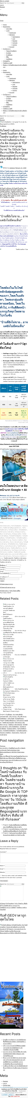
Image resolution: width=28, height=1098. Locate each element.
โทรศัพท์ (3, 567)
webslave (12, 168)
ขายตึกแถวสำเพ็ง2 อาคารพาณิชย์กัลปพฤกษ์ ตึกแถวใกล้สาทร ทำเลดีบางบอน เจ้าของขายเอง (15, 1068)
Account (11, 47)
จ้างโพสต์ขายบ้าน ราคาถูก (9, 905)
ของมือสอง (9, 59)
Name (2, 865)
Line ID (2, 569)
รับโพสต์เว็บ (6, 61)
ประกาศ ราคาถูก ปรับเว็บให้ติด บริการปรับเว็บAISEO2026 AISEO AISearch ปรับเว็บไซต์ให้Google (14, 1054)
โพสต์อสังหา (3, 718)
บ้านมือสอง (9, 55)
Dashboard (12, 33)
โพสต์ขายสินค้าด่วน (10, 720)
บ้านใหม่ (8, 53)
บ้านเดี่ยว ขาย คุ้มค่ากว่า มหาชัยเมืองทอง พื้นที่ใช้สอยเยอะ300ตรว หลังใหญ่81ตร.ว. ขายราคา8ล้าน (14, 1042)
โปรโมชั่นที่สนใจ (5, 573)
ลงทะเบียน (9, 29)
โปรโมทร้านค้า (4, 716)
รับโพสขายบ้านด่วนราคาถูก (7, 587)
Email (1, 571)
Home (5, 24)
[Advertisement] (9, 957)
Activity (14, 45)
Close (1, 20)
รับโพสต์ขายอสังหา (21, 730)
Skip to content (4, 1)
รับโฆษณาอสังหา (11, 728)
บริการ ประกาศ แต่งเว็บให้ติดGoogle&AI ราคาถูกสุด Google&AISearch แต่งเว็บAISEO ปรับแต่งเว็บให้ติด (14, 1048)
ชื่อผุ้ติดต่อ (3, 565)
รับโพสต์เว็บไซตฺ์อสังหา (9, 730)
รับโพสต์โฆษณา (19, 718)
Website (2, 579)
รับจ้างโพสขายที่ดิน (15, 591)
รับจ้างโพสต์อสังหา (14, 726)
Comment (3, 852)
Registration (6, 26)
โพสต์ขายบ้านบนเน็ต (8, 722)
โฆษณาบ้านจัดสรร (11, 51)
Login (7, 30)
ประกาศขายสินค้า (18, 714)
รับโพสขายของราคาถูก (6, 584)
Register (2, 7)
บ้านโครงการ (6, 49)
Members (12, 35)
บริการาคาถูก (13, 716)
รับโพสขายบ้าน (4, 591)
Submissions (16, 37)
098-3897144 (11, 495)
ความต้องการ (4, 577)
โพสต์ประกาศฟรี (7, 63)
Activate (14, 43)
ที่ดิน (7, 57)
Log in (2, 5)
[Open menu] (0, 9)
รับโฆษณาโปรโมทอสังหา (7, 903)
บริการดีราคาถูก (21, 716)
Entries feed (6, 1085)
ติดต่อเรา (11, 1094)
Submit (2, 581)
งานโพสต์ (4, 1094)
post (13, 39)
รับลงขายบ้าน (15, 732)
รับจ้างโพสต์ (11, 718)
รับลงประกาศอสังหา (5, 732)
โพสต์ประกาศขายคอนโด (15, 724)
